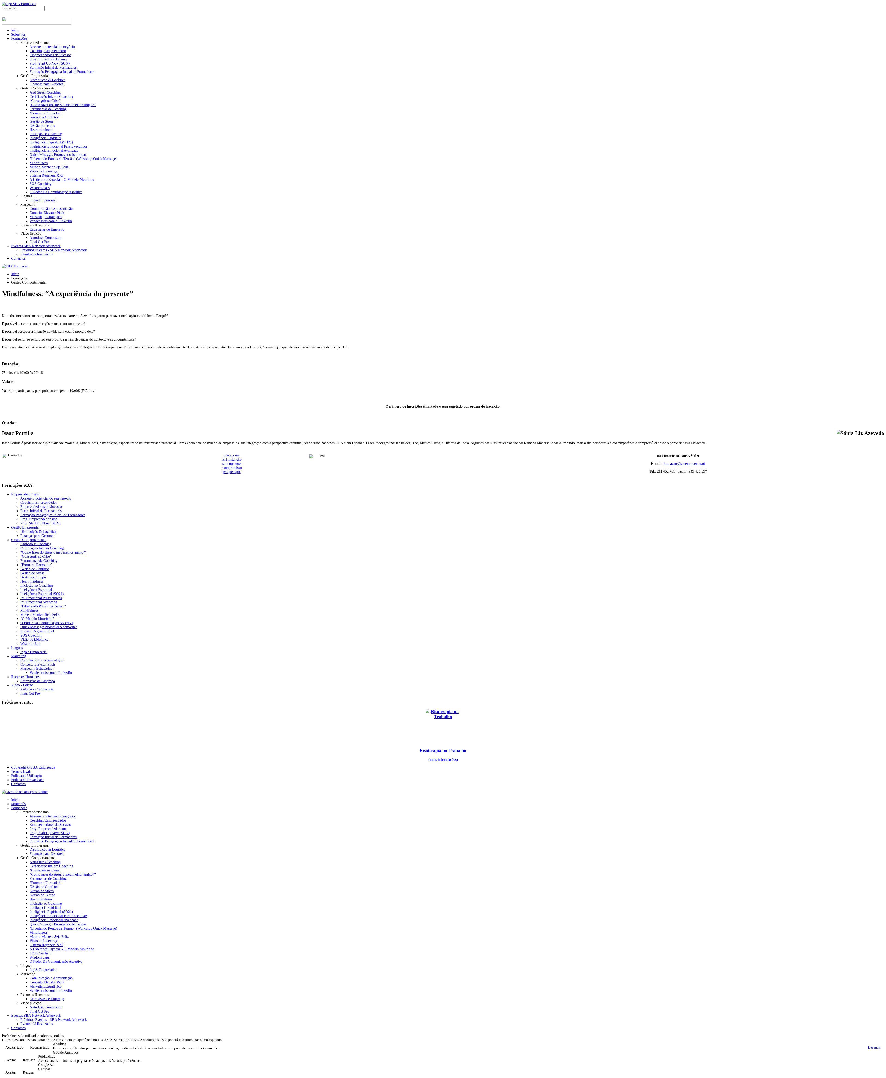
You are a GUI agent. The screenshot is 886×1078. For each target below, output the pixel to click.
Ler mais (874, 1047)
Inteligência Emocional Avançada (54, 150)
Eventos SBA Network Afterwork (36, 246)
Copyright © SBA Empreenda (33, 767)
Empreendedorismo (25, 494)
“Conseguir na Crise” (45, 101)
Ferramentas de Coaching (48, 109)
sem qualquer (232, 463)
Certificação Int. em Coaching (51, 96)
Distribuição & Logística (47, 80)
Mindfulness (39, 163)
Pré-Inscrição (232, 459)
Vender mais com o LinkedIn (51, 221)
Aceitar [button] (10, 1060)
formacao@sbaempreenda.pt (684, 463)
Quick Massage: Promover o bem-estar (58, 155)
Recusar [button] (29, 1060)
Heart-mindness (41, 130)
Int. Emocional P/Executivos (41, 598)
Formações (19, 38)
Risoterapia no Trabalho (443, 750)
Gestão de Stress (42, 121)
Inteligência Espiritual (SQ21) (51, 142)
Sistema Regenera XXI (46, 175)
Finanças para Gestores (46, 84)
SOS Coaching (40, 184)
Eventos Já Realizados (36, 254)
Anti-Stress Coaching (45, 92)
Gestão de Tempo (42, 125)
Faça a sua (232, 455)
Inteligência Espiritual (45, 138)
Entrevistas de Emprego (47, 229)
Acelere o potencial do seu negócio (45, 498)
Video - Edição (22, 685)
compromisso (232, 468)
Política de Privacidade (27, 780)
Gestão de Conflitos (44, 117)
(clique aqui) (232, 472)
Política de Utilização (26, 776)
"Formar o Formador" (45, 113)
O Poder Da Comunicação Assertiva (56, 192)
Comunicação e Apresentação (51, 208)
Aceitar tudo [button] (14, 1047)
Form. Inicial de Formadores (41, 511)
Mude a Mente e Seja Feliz (49, 167)
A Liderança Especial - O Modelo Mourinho (62, 179)
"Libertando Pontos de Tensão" (43, 606)
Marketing (18, 656)
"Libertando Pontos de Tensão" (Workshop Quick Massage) (73, 159)
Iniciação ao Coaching (46, 134)
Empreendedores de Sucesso (50, 55)
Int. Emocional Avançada (38, 602)
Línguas (17, 648)
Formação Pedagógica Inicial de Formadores (62, 72)
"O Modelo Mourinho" (37, 619)
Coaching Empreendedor (48, 51)
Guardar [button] (44, 1069)
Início (15, 30)
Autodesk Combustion (46, 238)
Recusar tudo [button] (39, 1047)
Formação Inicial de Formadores (53, 67)
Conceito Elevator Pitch (47, 213)
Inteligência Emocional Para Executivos (58, 146)
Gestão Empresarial (25, 527)
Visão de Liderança (44, 171)
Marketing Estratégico (46, 217)
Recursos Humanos (25, 677)
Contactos (18, 258)
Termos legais (21, 771)
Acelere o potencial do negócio (52, 47)
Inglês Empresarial (43, 200)
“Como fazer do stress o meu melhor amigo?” (63, 105)
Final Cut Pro (39, 242)
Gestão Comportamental (28, 540)
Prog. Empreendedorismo (48, 59)
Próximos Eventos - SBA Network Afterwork (53, 250)
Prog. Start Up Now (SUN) (50, 63)
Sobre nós (18, 34)
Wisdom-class (40, 188)
